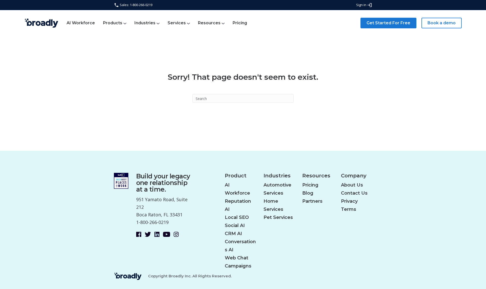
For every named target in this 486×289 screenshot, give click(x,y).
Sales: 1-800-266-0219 (135, 5)
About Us (352, 185)
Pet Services (278, 217)
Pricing (240, 22)
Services (177, 22)
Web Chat (236, 258)
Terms (348, 209)
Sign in (361, 5)
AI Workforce (81, 22)
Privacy (349, 201)
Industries (144, 22)
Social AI (235, 225)
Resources (209, 22)
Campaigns (238, 266)
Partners (312, 201)
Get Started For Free (388, 22)
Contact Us (354, 193)
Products (112, 22)
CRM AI (233, 233)
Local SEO (237, 217)
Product (236, 176)
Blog (307, 193)
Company (354, 176)
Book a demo (442, 22)
